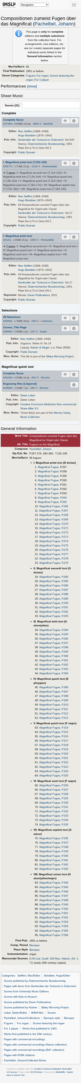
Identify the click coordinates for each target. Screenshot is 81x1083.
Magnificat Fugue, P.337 (53, 842)
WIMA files (37, 1012)
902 (34, 377)
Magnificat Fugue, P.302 (53, 664)
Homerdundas (49, 166)
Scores (51, 1012)
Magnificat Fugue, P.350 (53, 908)
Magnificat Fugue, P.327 (53, 789)
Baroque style (52, 1017)
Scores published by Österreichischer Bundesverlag (35, 980)
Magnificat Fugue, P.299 (53, 651)
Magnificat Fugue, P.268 (53, 514)
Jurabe (43, 331)
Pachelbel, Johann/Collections (22, 1017)
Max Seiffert (25, 131)
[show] (32, 86)
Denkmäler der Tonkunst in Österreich (40, 139)
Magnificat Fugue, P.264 (52, 497)
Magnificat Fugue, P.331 (53, 806)
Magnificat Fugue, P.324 (53, 771)
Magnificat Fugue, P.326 (53, 785)
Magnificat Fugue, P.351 (53, 913)
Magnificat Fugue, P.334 (53, 819)
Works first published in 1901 (39, 1028)
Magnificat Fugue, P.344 (53, 882)
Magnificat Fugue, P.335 (53, 824)
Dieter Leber (27, 395)
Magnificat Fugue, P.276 (53, 549)
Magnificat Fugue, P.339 (53, 851)
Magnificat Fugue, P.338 (53, 846)
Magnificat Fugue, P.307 (53, 691)
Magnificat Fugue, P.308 (53, 695)
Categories (8, 975)
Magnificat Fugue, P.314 (53, 727)
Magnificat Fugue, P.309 (53, 700)
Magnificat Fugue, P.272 (53, 532)
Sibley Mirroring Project (60, 356)
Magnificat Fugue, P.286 (53, 585)
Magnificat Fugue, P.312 (53, 713)
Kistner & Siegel (39, 347)
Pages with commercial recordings (24, 1039)
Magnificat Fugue (48, 467)
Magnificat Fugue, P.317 (53, 740)
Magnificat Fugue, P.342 (53, 864)
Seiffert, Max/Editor (29, 975)
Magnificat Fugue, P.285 (53, 581)
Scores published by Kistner (20, 1007)
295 (32, 388)
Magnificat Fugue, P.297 (53, 642)
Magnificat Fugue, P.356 (53, 935)
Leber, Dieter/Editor (15, 1012)
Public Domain (26, 152)
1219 (34, 166)
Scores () (12, 105)
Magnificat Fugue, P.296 (53, 638)
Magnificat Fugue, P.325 (53, 775)
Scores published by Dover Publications (27, 1002)
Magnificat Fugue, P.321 (53, 757)
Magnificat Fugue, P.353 (53, 921)
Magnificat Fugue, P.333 (53, 815)
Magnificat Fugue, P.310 (53, 704)
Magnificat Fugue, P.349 (53, 904)
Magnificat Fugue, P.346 (53, 891)
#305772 (7, 166)
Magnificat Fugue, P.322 (53, 762)
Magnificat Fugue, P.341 (53, 860)
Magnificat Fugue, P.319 (53, 749)
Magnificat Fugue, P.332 (53, 811)
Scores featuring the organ (49, 1023)
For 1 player (41, 79)
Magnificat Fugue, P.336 (53, 838)
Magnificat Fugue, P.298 (53, 647)
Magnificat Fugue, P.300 (53, 655)
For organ (42, 75)
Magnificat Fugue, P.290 (53, 602)
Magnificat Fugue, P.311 (53, 709)
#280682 (7, 331)
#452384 (7, 377)
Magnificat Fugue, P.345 (53, 887)
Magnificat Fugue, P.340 (53, 855)
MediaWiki (60, 1072)
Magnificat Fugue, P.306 (53, 687)
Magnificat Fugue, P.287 (53, 589)
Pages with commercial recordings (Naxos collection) (35, 1044)
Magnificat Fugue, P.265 (52, 501)
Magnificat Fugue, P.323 (53, 766)
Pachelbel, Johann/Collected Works (25, 1060)
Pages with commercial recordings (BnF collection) (34, 1049)
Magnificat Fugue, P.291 (53, 607)
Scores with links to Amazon (20, 996)
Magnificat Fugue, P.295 (53, 634)
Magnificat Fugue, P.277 (53, 554)
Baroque (34, 945)
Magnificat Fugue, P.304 (53, 673)
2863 (35, 124)
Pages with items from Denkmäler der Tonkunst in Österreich (40, 986)
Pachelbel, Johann (54, 23)
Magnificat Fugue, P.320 (53, 753)
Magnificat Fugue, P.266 (53, 506)
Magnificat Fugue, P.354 (53, 926)
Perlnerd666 (47, 240)
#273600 (7, 124)
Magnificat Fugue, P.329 (53, 798)
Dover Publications (39, 295)
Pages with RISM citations (19, 1055)
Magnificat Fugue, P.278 (53, 558)
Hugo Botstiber (27, 135)
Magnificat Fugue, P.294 (53, 629)
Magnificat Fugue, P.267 (53, 510)
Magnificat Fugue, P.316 (53, 736)
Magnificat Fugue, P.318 (53, 744)
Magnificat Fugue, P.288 (53, 594)
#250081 (7, 321)
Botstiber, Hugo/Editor (57, 975)
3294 (33, 240)
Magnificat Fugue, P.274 (53, 541)
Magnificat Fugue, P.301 (53, 660)
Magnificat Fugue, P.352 (53, 917)
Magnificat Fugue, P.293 (53, 615)
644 (34, 321)
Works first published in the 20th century (28, 1033)
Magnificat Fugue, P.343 (53, 868)
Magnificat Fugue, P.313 (53, 717)
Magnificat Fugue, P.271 (53, 528)
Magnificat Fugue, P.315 (53, 731)
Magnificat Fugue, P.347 (53, 895)
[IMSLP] (10, 4)
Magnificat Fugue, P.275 (53, 545)
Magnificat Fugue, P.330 (53, 802)
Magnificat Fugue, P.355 (53, 930)
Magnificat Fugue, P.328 (53, 793)
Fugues (30, 75)
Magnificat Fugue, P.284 (53, 576)
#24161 (7, 240)
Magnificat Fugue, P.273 (53, 536)
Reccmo (45, 377)
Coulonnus (46, 321)
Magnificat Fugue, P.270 (53, 523)
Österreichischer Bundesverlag (46, 143)
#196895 (7, 388)
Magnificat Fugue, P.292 (53, 611)
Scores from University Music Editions (26, 991)
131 (32, 331)
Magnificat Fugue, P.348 (53, 900)
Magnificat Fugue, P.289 (53, 598)
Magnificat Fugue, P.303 (53, 668)
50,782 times (36, 1072)
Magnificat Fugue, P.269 (53, 519)
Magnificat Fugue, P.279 (53, 562)
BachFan (48, 124)
